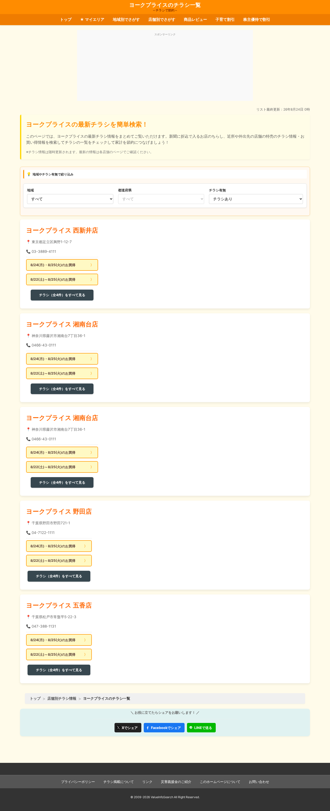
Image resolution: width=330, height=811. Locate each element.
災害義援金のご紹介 (176, 782)
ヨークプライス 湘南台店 (62, 324)
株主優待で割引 (256, 19)
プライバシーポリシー (78, 782)
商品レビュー (195, 19)
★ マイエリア (92, 19)
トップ (66, 19)
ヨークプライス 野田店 (59, 511)
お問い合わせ (259, 782)
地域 (30, 190)
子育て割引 (225, 19)
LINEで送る (203, 728)
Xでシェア (130, 728)
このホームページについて (220, 782)
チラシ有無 (217, 190)
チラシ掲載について (118, 782)
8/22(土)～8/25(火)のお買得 (52, 279)
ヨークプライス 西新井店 (62, 230)
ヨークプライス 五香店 (59, 605)
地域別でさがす (126, 19)
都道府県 (125, 190)
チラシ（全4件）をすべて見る (62, 295)
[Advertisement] (165, 68)
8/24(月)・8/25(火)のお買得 (52, 265)
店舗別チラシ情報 (61, 698)
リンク (147, 782)
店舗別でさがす (161, 19)
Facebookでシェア (166, 728)
